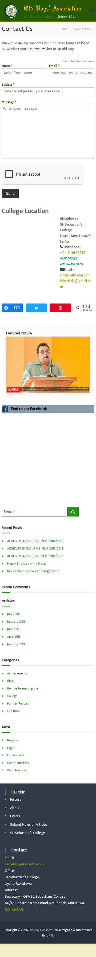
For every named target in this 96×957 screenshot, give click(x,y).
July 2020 (13, 614)
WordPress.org (17, 770)
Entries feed (15, 755)
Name (7, 65)
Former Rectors (18, 703)
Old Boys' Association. (43, 930)
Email (54, 65)
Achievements (17, 673)
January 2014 (16, 644)
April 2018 (14, 636)
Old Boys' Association (52, 8)
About (15, 808)
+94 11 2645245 (72, 253)
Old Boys (13, 711)
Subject (8, 84)
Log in (11, 747)
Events (15, 816)
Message (9, 102)
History (15, 799)
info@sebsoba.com (75, 275)
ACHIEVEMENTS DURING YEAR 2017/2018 (35, 548)
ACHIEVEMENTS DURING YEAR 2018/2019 (35, 541)
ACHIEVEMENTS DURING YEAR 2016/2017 (35, 556)
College (12, 696)
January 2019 (16, 621)
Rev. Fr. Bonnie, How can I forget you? (33, 571)
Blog (10, 681)
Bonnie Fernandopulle (22, 688)
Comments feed (18, 762)
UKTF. (50, 935)
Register (13, 740)
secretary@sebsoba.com (24, 864)
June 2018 (14, 629)
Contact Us (14, 909)
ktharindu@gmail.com (75, 284)
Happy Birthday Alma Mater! (27, 563)
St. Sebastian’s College (27, 833)
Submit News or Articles (28, 824)
